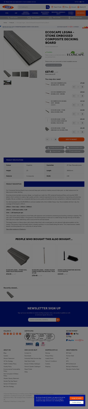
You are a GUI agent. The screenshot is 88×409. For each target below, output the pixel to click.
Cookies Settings (76, 402)
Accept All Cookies (76, 398)
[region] (59, 400)
